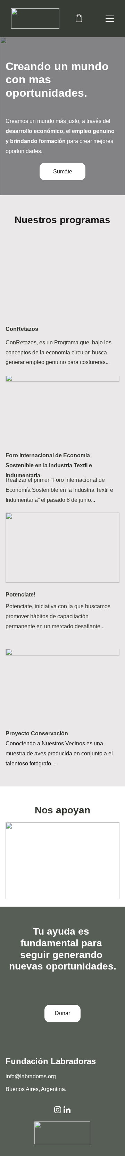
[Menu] (110, 19)
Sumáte (62, 171)
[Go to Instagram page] (57, 1109)
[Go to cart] (78, 18)
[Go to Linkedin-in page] (67, 1109)
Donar (62, 1013)
